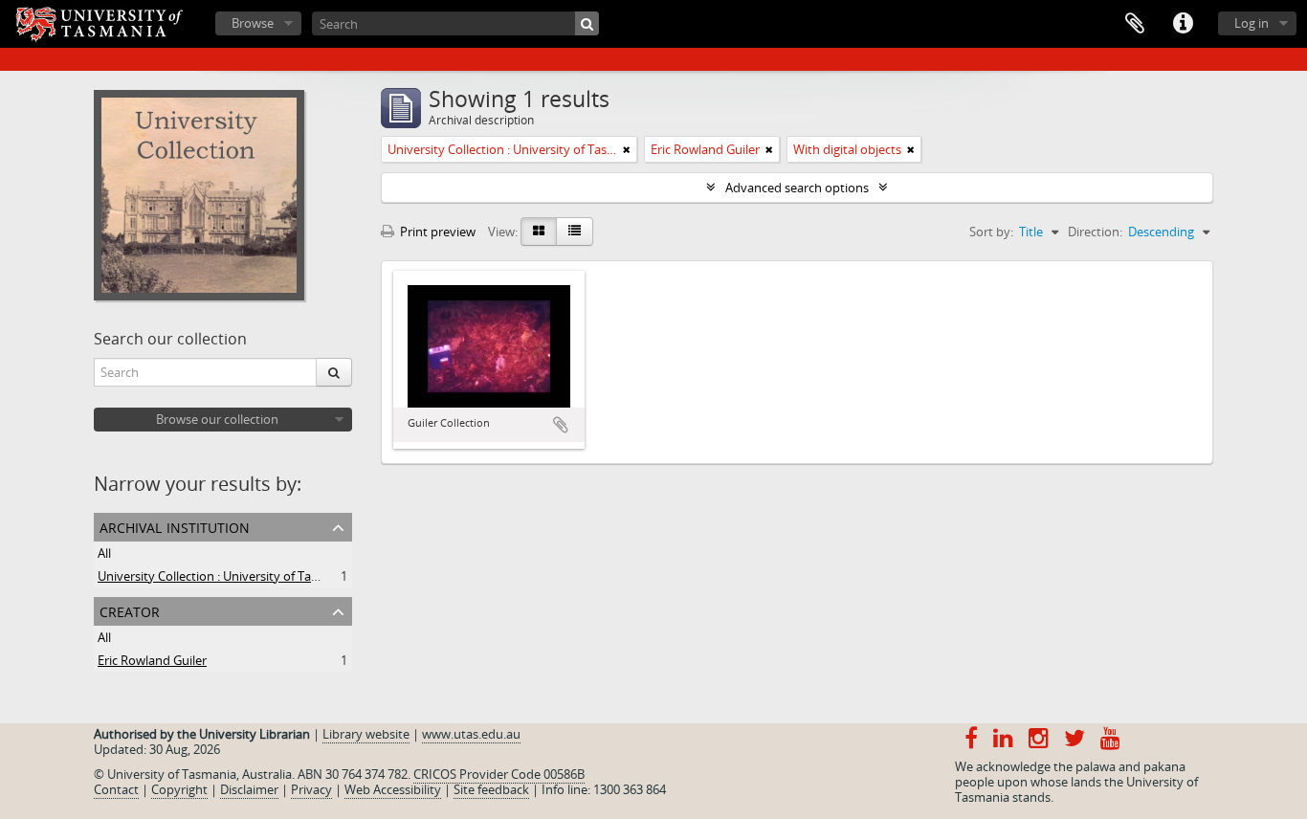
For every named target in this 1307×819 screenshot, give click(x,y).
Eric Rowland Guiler (152, 660)
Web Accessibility (392, 789)
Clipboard (1135, 24)
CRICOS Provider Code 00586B (499, 774)
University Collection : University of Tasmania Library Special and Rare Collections (327, 576)
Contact (116, 789)
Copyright (179, 789)
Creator (130, 610)
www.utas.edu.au (471, 733)
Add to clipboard (560, 424)
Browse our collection (217, 419)
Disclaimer (249, 789)
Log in (1251, 23)
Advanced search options (797, 187)
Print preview (436, 231)
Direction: (1095, 231)
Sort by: (991, 231)
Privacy (311, 789)
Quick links (1183, 24)
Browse (253, 23)
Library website (366, 733)
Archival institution (175, 526)
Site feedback (491, 789)
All (104, 553)
